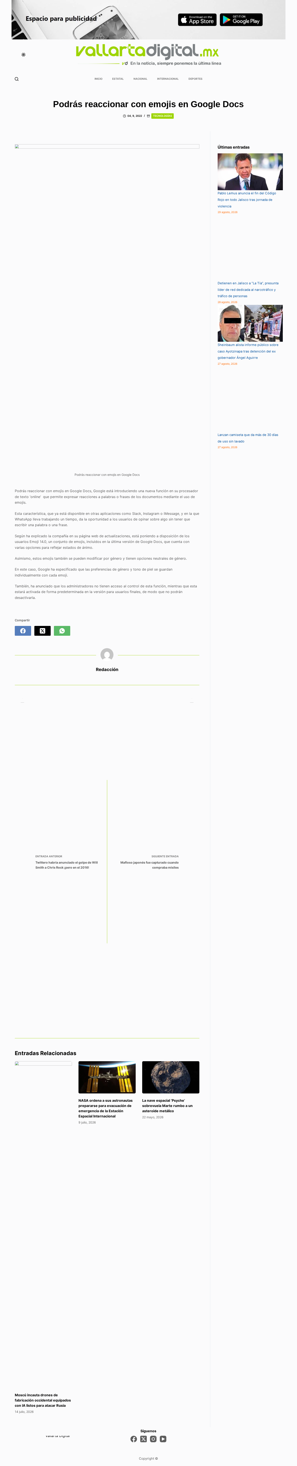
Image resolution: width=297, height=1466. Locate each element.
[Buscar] (16, 79)
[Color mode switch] (23, 55)
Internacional (168, 78)
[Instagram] (153, 1439)
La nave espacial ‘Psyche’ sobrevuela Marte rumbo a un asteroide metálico (167, 1105)
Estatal (118, 78)
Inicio (98, 78)
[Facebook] (23, 631)
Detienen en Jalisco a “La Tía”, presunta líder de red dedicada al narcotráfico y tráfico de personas (248, 289)
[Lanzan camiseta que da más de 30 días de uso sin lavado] (250, 399)
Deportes (195, 78)
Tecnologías (162, 115)
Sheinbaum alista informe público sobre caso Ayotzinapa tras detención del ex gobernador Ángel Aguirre (248, 351)
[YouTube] (163, 1439)
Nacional (140, 78)
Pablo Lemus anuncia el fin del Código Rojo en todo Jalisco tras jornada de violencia (247, 199)
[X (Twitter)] (42, 631)
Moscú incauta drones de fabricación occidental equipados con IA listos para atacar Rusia (43, 1400)
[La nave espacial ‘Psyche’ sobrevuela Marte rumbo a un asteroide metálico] (170, 1077)
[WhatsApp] (62, 631)
